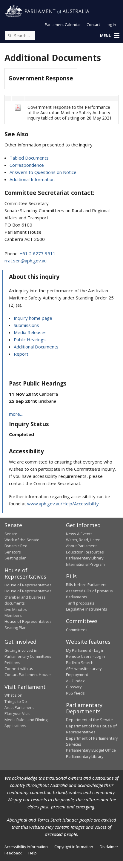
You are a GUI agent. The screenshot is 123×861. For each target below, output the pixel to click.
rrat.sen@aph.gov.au (25, 261)
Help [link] (32, 853)
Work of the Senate (21, 539)
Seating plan (15, 558)
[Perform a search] (9, 35)
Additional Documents (36, 347)
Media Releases (30, 332)
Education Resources (85, 552)
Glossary (74, 686)
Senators (12, 552)
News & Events (79, 533)
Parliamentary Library (84, 558)
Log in (111, 24)
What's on (13, 695)
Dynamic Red (15, 545)
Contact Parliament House (27, 674)
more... (16, 414)
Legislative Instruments (86, 609)
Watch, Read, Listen (83, 539)
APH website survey (84, 668)
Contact (93, 24)
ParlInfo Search (79, 662)
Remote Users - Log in (85, 656)
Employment (77, 674)
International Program (85, 564)
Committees (76, 629)
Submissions (26, 325)
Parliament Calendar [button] (63, 24)
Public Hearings (30, 339)
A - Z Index (75, 680)
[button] (109, 36)
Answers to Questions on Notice (43, 172)
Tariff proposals (80, 603)
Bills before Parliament (86, 584)
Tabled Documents (29, 158)
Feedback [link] (13, 853)
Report (21, 354)
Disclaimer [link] (109, 846)
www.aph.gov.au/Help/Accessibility (63, 504)
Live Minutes (15, 609)
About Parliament (81, 545)
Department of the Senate (89, 719)
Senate (10, 533)
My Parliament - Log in (85, 650)
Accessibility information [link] (26, 846)
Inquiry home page (33, 318)
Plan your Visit (17, 713)
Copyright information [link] (73, 846)
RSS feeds (75, 693)
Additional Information (32, 179)
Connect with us (18, 668)
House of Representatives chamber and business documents (28, 597)
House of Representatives (28, 585)
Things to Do (15, 701)
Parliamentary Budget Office (91, 750)
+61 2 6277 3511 (38, 253)
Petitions (12, 662)
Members (13, 615)
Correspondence (27, 165)
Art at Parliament (19, 707)
